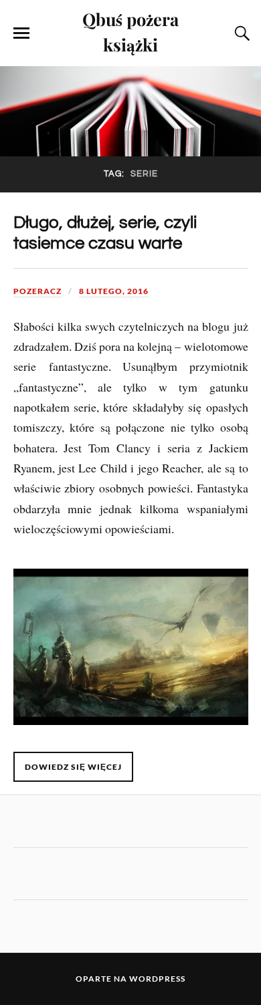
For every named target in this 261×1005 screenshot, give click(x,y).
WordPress (157, 979)
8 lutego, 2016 (114, 291)
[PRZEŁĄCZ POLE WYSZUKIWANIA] (240, 33)
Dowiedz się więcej (73, 767)
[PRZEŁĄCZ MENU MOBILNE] (21, 33)
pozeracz (37, 291)
